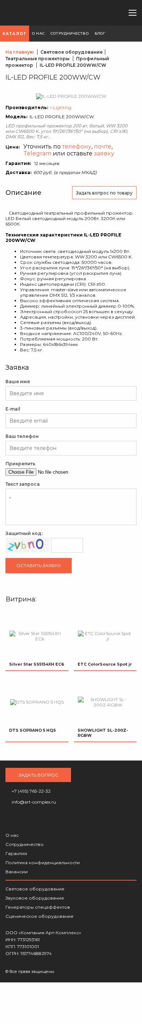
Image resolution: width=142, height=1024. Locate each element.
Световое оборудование (34, 889)
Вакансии (16, 871)
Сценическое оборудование (39, 916)
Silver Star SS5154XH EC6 (36, 664)
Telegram (37, 153)
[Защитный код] (27, 545)
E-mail (12, 409)
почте (102, 146)
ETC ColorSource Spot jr (105, 664)
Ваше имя (17, 381)
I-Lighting (60, 107)
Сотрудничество (24, 844)
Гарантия (16, 853)
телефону (76, 146)
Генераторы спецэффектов (37, 907)
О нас (12, 835)
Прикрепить (20, 463)
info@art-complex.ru (100, 13)
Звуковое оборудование (34, 898)
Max (112, 13)
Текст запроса (22, 484)
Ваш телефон (22, 436)
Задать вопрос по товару (104, 193)
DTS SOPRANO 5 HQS (32, 730)
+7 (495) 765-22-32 (88, 13)
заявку (104, 153)
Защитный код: (24, 533)
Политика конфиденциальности (42, 862)
